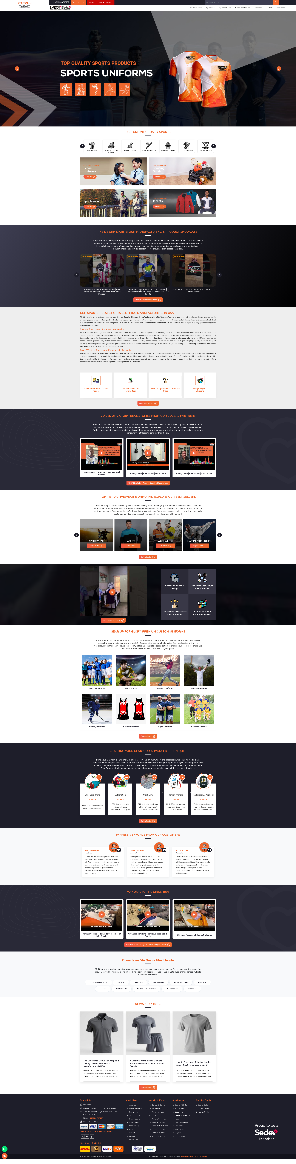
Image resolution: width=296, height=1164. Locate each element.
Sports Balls (133, 1112)
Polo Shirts (178, 1126)
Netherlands (121, 989)
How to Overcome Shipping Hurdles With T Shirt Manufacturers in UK (193, 1063)
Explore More (146, 736)
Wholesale (258, 8)
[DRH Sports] (25, 5)
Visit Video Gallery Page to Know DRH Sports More (148, 483)
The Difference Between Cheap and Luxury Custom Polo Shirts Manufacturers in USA (101, 1063)
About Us (132, 1105)
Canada (121, 982)
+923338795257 (96, 1118)
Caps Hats (178, 1112)
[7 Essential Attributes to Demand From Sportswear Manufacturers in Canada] (148, 1033)
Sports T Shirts (180, 1105)
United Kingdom (181, 982)
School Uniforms (135, 1109)
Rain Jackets (179, 1129)
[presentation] (76, 274)
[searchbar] (276, 2)
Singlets (177, 1133)
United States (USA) (98, 982)
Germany (202, 982)
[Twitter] (73, 2)
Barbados (192, 989)
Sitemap (131, 1136)
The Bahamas (172, 989)
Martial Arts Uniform (242, 8)
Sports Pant (179, 1109)
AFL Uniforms (157, 1109)
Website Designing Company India (193, 1156)
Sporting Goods (225, 8)
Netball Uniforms (158, 1136)
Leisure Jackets (181, 1122)
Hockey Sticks (134, 1119)
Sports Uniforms (196, 8)
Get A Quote (146, 557)
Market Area (133, 1140)
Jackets (269, 8)
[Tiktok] (83, 2)
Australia (139, 982)
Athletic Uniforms (158, 1119)
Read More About (146, 403)
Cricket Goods (134, 1115)
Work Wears (281, 8)
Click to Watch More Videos (146, 300)
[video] (113, 591)
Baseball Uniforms (158, 1122)
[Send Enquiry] (5, 1156)
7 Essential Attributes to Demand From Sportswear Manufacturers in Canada (147, 1063)
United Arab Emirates (146, 989)
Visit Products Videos (111, 620)
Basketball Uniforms (159, 1126)
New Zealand (158, 982)
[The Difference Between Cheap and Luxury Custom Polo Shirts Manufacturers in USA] (101, 1033)
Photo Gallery (133, 1122)
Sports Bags (179, 1136)
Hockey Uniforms (158, 1133)
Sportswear (210, 8)
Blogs (130, 1129)
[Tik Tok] (92, 1136)
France (103, 989)
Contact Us (133, 1133)
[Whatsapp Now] (5, 1149)
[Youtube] (87, 1136)
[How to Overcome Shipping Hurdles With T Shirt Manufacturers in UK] (194, 1033)
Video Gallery (133, 1126)
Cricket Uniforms (158, 1129)
